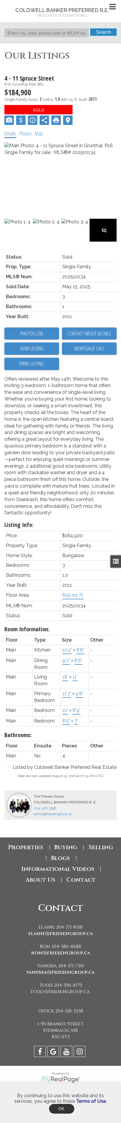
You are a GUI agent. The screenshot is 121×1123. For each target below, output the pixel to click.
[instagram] (80, 1052)
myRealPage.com (60, 1079)
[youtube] (67, 1052)
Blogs (60, 858)
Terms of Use (91, 1101)
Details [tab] (10, 133)
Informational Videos (57, 869)
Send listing (32, 348)
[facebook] (40, 1052)
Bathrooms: (18, 735)
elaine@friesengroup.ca (60, 933)
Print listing (31, 363)
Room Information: (27, 629)
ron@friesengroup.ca (60, 953)
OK (61, 1109)
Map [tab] (39, 133)
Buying (65, 847)
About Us (40, 880)
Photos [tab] (25, 133)
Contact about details (89, 333)
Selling (100, 847)
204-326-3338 (45, 808)
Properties (25, 847)
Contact (81, 880)
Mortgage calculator (89, 348)
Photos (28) (31, 333)
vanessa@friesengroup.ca (60, 972)
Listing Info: (18, 525)
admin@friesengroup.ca (53, 814)
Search (103, 32)
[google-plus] (53, 1052)
